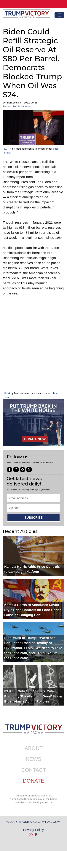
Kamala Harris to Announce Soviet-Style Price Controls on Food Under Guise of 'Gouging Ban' (32, 610)
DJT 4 (7, 148)
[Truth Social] (16, 469)
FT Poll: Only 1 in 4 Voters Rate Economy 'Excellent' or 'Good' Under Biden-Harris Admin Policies (33, 696)
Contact (33, 770)
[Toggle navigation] (59, 15)
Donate (33, 781)
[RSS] (29, 469)
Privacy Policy (33, 830)
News (33, 759)
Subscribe (34, 517)
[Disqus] (33, 343)
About (34, 748)
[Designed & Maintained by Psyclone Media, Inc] (31, 835)
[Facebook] (9, 469)
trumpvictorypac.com (26, 15)
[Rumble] (22, 469)
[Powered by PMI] (36, 835)
